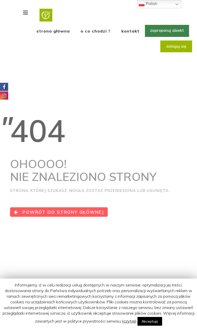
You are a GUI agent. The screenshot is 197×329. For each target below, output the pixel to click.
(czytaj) (129, 321)
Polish (151, 4)
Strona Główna (53, 31)
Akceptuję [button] (150, 321)
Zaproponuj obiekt (167, 30)
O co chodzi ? (96, 31)
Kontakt (130, 31)
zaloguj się (176, 46)
